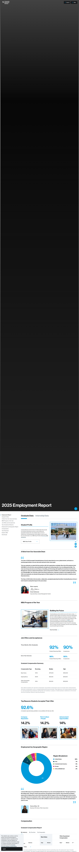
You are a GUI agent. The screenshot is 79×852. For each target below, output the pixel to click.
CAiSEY (68, 620)
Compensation (5, 528)
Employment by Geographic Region (10, 526)
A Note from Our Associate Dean (9, 518)
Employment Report (6, 515)
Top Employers (5, 530)
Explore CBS (5, 532)
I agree (4, 849)
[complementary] (75, 544)
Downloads (4, 534)
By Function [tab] (32, 832)
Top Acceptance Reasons (8, 524)
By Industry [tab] (24, 832)
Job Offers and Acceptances (8, 522)
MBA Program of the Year (8, 520)
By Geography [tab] (41, 832)
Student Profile (5, 516)
